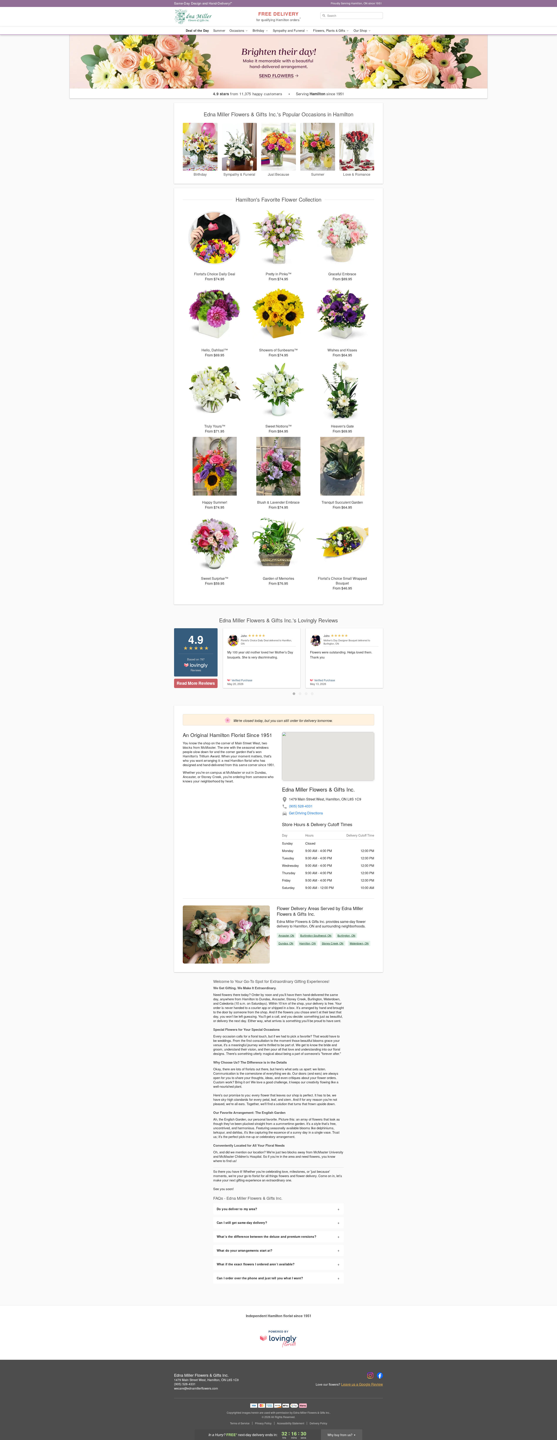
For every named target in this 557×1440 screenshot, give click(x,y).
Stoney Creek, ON (333, 943)
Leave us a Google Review (362, 1384)
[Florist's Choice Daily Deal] (233, 640)
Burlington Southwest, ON (315, 935)
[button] (294, 693)
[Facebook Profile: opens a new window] (380, 1375)
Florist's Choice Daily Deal (254, 640)
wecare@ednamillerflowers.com (196, 1388)
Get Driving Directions (306, 813)
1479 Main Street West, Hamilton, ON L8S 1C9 (206, 1380)
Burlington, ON (346, 935)
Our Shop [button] (361, 30)
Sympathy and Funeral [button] (289, 30)
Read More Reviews (196, 683)
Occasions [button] (237, 30)
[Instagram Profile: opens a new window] (370, 1375)
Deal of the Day (197, 30)
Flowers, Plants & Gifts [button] (329, 30)
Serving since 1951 (320, 94)
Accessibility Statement (290, 1423)
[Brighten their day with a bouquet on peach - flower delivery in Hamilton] (278, 60)
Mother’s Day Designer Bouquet (340, 640)
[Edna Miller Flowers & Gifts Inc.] (205, 17)
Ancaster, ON (286, 935)
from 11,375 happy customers (247, 94)
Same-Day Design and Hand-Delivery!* (203, 3)
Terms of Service (240, 1423)
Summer (219, 30)
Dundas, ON (285, 943)
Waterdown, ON (359, 943)
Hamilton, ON (307, 943)
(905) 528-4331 (301, 806)
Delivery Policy (318, 1423)
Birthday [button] (259, 30)
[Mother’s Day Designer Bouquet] (316, 640)
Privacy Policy (263, 1423)
